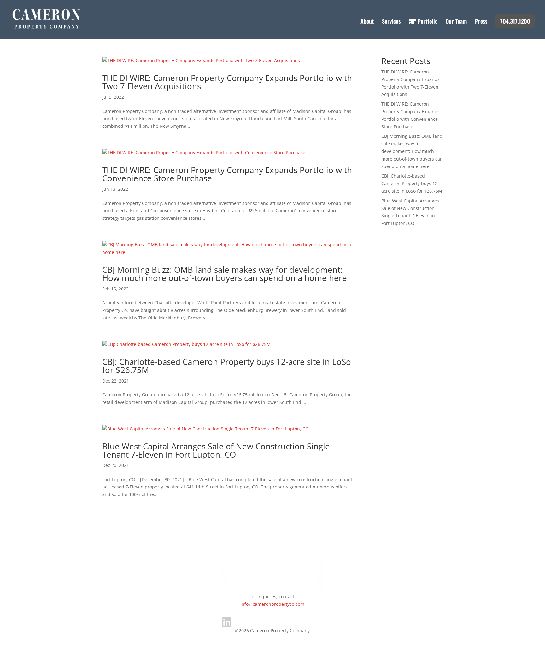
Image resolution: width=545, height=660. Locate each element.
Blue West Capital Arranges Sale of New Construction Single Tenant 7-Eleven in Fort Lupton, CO (216, 450)
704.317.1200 (515, 21)
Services (391, 22)
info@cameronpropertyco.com (272, 604)
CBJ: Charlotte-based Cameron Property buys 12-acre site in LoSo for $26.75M (226, 366)
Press (481, 22)
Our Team (456, 22)
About (367, 22)
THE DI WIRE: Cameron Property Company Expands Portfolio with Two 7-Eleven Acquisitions (227, 82)
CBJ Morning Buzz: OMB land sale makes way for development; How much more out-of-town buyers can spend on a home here (224, 273)
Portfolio (426, 22)
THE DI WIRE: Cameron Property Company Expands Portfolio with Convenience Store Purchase (227, 174)
